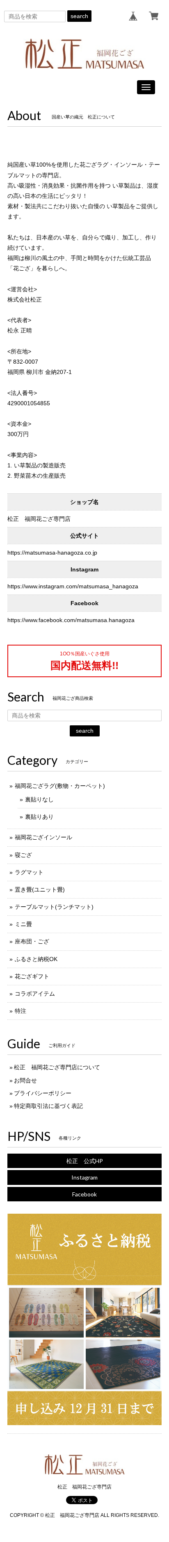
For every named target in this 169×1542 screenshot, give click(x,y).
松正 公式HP (84, 1160)
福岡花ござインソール (43, 837)
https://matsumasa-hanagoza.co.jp (52, 552)
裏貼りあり (39, 816)
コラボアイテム (35, 993)
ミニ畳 (23, 924)
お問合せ (25, 1080)
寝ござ (23, 855)
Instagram (84, 1177)
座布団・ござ (32, 941)
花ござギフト (32, 976)
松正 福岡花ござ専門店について (57, 1067)
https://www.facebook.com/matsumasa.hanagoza (71, 620)
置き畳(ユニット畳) (40, 889)
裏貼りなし (39, 799)
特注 (20, 1011)
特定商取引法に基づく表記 (48, 1106)
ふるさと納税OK (36, 959)
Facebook (84, 1194)
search (79, 16)
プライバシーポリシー (42, 1093)
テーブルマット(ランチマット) (54, 906)
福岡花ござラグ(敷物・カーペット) (60, 786)
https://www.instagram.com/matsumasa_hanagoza (72, 586)
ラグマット (29, 872)
